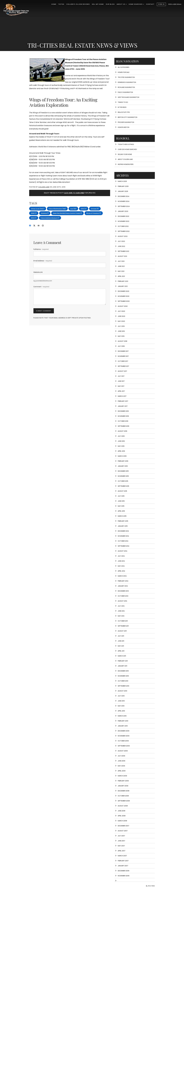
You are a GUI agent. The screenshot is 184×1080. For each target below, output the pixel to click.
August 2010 (122, 691)
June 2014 (121, 561)
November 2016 (123, 416)
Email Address (42, 261)
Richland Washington (126, 87)
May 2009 (121, 766)
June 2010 (121, 701)
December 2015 (123, 471)
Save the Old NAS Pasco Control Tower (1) (67, 213)
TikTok (61, 4)
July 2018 (121, 346)
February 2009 (123, 781)
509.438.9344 (174, 4)
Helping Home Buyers (125, 164)
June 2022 (121, 246)
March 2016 (122, 456)
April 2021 (121, 276)
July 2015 (121, 496)
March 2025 (122, 181)
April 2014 (121, 571)
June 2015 (121, 501)
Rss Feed (151, 886)
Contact (150, 4)
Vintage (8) (95, 209)
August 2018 (122, 341)
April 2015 (121, 511)
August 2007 (123, 831)
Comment (41, 287)
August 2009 (123, 751)
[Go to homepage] (18, 9)
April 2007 (121, 851)
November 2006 (123, 876)
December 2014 (123, 531)
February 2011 (123, 661)
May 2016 (121, 446)
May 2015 (121, 506)
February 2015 (123, 521)
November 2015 (123, 476)
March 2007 (122, 856)
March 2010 (122, 716)
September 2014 (123, 546)
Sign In (161, 4)
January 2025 (123, 191)
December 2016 (123, 411)
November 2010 (123, 676)
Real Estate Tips (124, 112)
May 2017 (121, 386)
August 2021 (122, 256)
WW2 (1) (33, 218)
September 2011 (123, 626)
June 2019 (121, 331)
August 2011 (122, 631)
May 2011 (121, 646)
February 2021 (123, 281)
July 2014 (121, 556)
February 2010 (123, 721)
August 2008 (123, 806)
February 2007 (123, 861)
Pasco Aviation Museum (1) (50, 218)
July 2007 (121, 836)
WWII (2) (34, 213)
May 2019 (121, 336)
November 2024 (123, 201)
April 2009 (121, 771)
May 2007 (121, 846)
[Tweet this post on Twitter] (34, 225)
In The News (122, 107)
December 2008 (123, 791)
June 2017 (121, 381)
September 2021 (123, 251)
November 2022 (123, 221)
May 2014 (121, 566)
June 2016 (121, 441)
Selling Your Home (125, 154)
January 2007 (123, 866)
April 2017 (121, 391)
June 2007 (121, 841)
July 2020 (121, 311)
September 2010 (123, 686)
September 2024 (124, 206)
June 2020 (121, 316)
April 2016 (121, 451)
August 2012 (122, 601)
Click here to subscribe (74, 193)
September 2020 (124, 301)
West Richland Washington (128, 97)
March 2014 (122, 576)
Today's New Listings (126, 144)
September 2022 (123, 231)
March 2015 (122, 516)
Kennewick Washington (127, 82)
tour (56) (73, 209)
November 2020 (123, 296)
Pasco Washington (125, 92)
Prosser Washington (126, 122)
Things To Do (123, 102)
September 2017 (123, 366)
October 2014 (123, 541)
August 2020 (123, 306)
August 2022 (122, 236)
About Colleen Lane (125, 159)
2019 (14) (84, 209)
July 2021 (121, 261)
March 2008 (122, 821)
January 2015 (123, 526)
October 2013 (123, 596)
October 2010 (123, 681)
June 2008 (121, 811)
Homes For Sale (123, 72)
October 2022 (123, 226)
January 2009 (123, 786)
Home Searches (136, 4)
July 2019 (121, 326)
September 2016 (123, 426)
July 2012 (121, 606)
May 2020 (121, 321)
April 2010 (121, 711)
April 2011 (121, 651)
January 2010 (123, 726)
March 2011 (122, 656)
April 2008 (121, 816)
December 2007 (123, 826)
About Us (121, 4)
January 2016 (123, 466)
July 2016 (121, 436)
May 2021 (121, 271)
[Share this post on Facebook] (30, 225)
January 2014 (123, 586)
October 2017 (123, 361)
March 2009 (122, 776)
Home (53, 4)
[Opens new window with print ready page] (43, 225)
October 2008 (123, 796)
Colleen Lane (43, 187)
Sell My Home (98, 4)
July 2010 (121, 696)
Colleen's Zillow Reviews (78, 4)
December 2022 (123, 216)
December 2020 (123, 291)
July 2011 (121, 636)
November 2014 (123, 536)
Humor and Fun (123, 127)
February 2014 (123, 581)
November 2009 (123, 736)
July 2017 (121, 376)
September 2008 (124, 801)
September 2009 (124, 746)
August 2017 (122, 371)
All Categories (123, 67)
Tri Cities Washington (126, 77)
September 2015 (123, 486)
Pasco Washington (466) (57, 209)
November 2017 (123, 356)
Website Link (38, 272)
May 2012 (121, 616)
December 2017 (123, 351)
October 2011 (123, 621)
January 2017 (123, 406)
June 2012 (121, 611)
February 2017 (123, 401)
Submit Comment (43, 311)
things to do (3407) (37, 209)
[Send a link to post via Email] (38, 225)
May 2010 (121, 706)
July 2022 (121, 241)
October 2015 (123, 481)
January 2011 (122, 666)
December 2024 (123, 196)
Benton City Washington (127, 117)
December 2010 (123, 671)
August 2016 (122, 431)
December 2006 (123, 871)
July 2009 (121, 756)
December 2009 (123, 731)
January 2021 (123, 286)
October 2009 (123, 741)
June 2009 (121, 761)
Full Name (41, 249)
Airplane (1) (45, 213)
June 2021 (121, 266)
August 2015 (122, 491)
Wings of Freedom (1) (93, 213)
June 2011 (121, 641)
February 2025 (123, 186)
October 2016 (123, 421)
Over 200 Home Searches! (127, 149)
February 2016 (123, 461)
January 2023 (123, 211)
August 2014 (122, 551)
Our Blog (110, 4)
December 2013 (123, 591)
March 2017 (122, 396)
